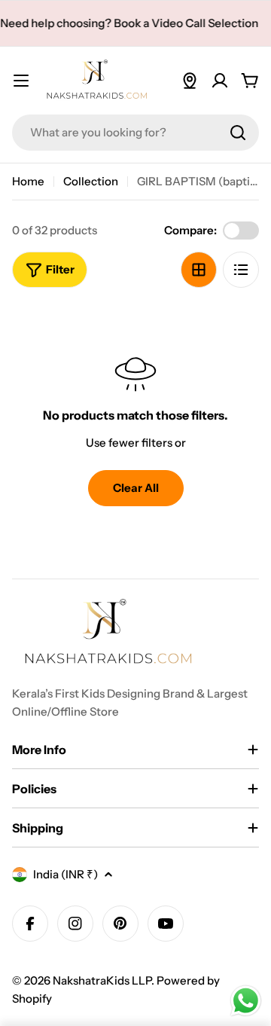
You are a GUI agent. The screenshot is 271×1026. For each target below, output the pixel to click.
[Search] (238, 133)
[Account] (220, 81)
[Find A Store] (190, 81)
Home (28, 181)
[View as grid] (199, 270)
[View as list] (241, 270)
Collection (90, 181)
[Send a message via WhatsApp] (245, 1000)
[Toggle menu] (21, 81)
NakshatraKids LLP (102, 980)
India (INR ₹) (65, 874)
